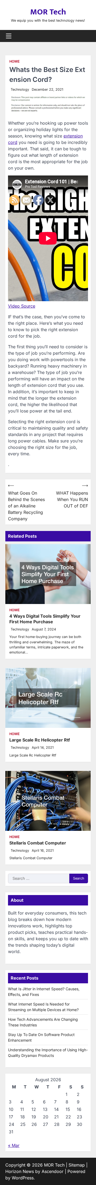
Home (14, 61)
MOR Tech (48, 12)
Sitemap (77, 1165)
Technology (20, 89)
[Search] (87, 36)
